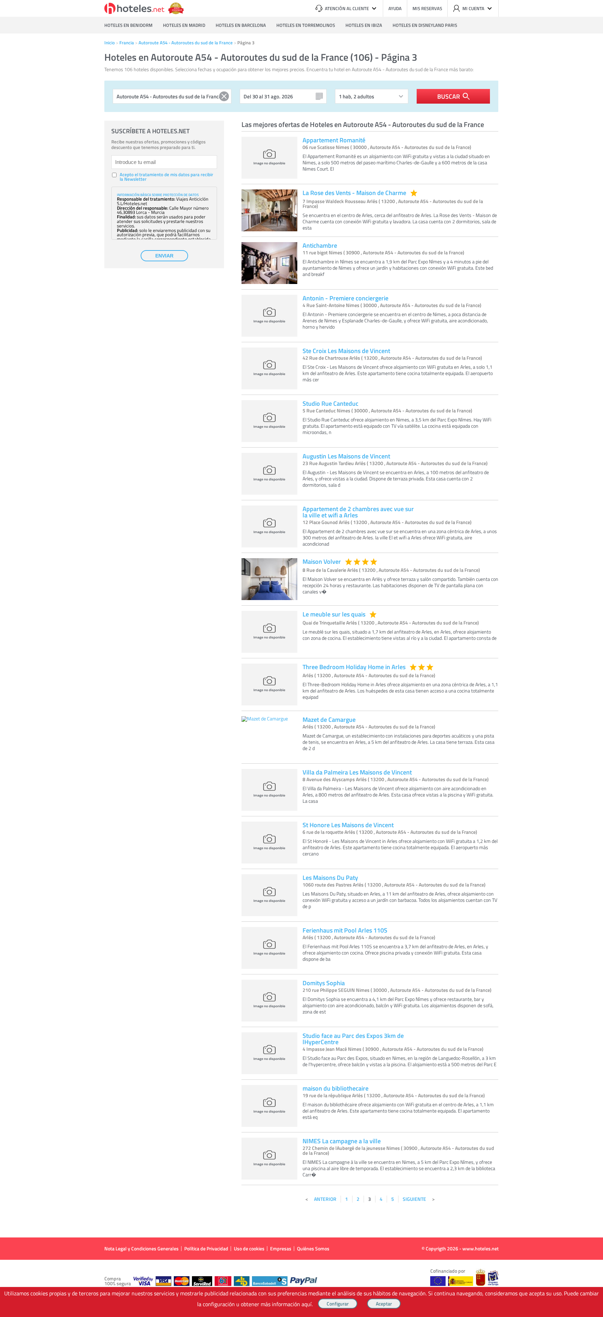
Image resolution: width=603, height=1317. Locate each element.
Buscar (448, 96)
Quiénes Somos (313, 1248)
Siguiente (414, 1199)
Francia (126, 42)
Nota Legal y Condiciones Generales (141, 1248)
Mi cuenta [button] (473, 8)
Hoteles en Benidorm (128, 25)
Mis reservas (427, 8)
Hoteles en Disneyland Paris (425, 25)
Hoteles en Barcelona (241, 25)
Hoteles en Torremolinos (305, 25)
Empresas (280, 1248)
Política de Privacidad (206, 1248)
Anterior (325, 1199)
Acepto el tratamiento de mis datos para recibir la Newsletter (166, 176)
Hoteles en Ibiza (363, 25)
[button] (301, 658)
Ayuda (395, 8)
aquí (307, 1304)
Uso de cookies (249, 1248)
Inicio (109, 42)
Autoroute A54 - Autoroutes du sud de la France (186, 42)
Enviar (164, 256)
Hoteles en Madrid (184, 25)
